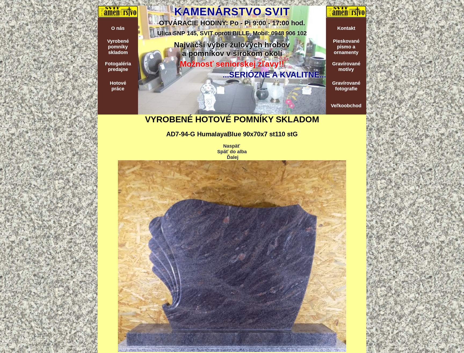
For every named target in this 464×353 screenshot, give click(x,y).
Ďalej (232, 157)
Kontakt (346, 28)
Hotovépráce (118, 85)
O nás (118, 28)
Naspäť (231, 146)
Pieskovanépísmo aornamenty (346, 46)
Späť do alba (232, 151)
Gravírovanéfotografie (346, 85)
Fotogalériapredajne (118, 66)
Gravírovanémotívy (346, 66)
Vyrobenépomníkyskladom (118, 46)
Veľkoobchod (346, 105)
